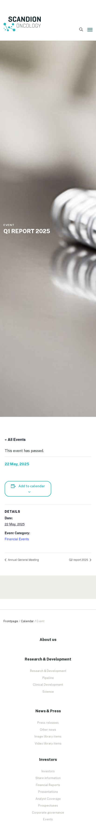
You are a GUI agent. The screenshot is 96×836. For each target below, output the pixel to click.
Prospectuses (48, 805)
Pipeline (48, 678)
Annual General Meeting (23, 560)
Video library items (48, 743)
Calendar (27, 621)
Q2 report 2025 (79, 560)
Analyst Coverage (48, 799)
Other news (48, 729)
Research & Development (48, 671)
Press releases (48, 722)
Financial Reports (48, 785)
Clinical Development (48, 684)
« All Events (15, 439)
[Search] (81, 29)
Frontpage (10, 621)
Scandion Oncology (22, 24)
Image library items (48, 736)
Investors (48, 771)
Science (48, 691)
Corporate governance (48, 812)
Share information (48, 778)
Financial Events (17, 539)
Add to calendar (31, 486)
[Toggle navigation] (90, 30)
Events (48, 819)
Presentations (48, 792)
